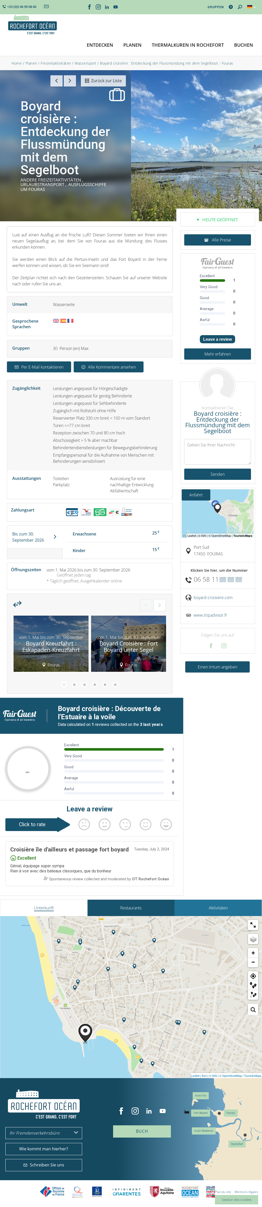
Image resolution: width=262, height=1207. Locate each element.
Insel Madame (203, 1130)
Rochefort (237, 1144)
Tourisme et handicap (97, 1191)
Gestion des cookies (237, 1199)
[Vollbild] (253, 925)
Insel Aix (200, 1095)
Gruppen (216, 7)
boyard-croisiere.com (213, 597)
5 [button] (105, 684)
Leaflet (195, 1076)
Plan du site (223, 1192)
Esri (204, 1076)
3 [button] (84, 684)
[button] (100, 45)
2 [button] (74, 684)
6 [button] (115, 684)
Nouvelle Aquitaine (162, 1192)
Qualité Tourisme (77, 1192)
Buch (142, 1131)
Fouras (230, 1113)
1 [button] (64, 684)
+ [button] (253, 953)
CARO (190, 1192)
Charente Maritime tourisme (126, 1192)
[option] (51, 646)
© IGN (213, 1076)
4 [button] (95, 684)
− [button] (253, 962)
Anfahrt (196, 495)
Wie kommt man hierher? (43, 1149)
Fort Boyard (201, 1113)
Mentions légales (246, 1192)
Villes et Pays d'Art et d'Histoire (210, 1192)
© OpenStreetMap (230, 1076)
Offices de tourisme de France (52, 1192)
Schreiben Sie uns (47, 1165)
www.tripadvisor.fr (210, 615)
